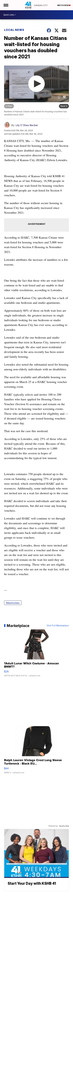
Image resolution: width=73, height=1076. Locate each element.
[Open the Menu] (6, 5)
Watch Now (63, 5)
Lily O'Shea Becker (27, 125)
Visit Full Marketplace (58, 625)
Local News (14, 30)
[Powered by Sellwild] (64, 826)
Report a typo (13, 602)
